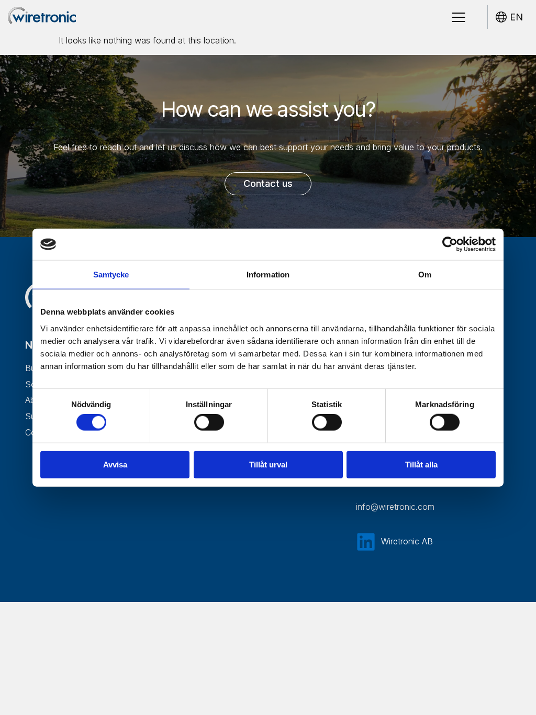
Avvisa (115, 464)
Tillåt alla (421, 464)
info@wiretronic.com (395, 506)
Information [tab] (268, 274)
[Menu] (458, 17)
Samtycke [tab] (111, 274)
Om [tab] (424, 274)
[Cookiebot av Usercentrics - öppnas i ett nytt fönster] (450, 244)
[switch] (209, 422)
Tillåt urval (268, 464)
